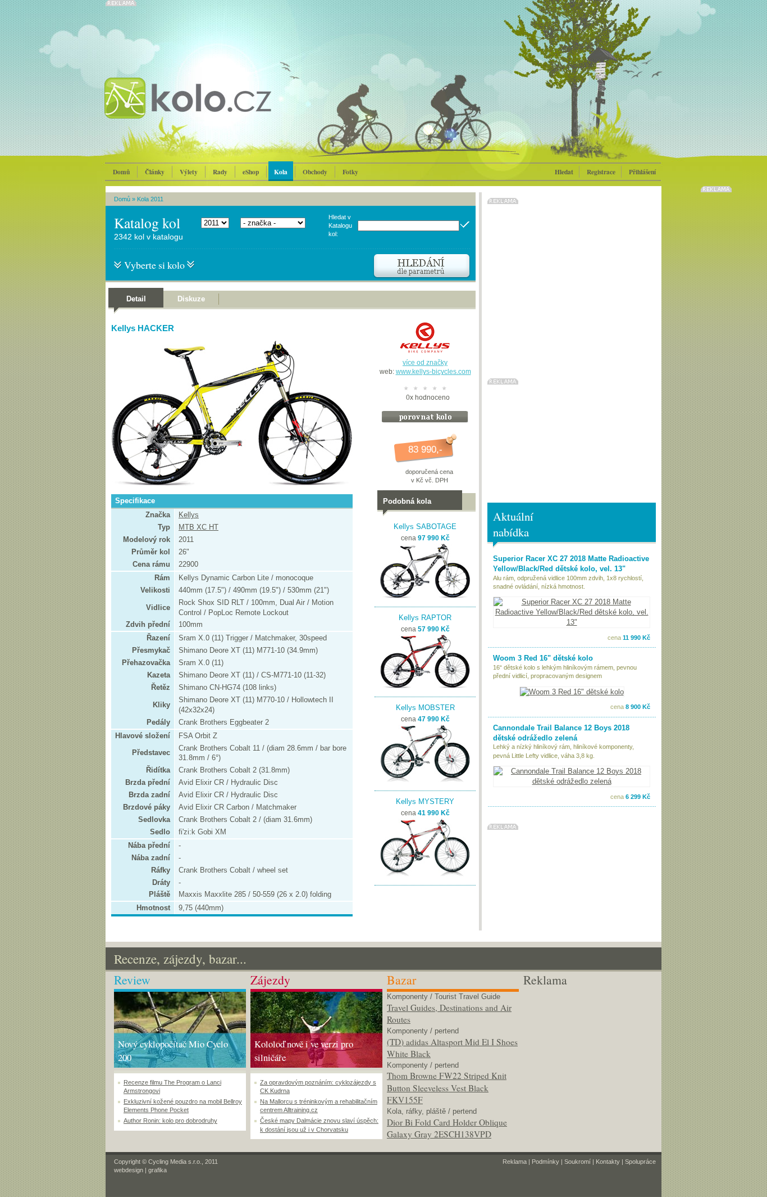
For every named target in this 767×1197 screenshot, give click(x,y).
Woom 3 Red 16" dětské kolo (543, 658)
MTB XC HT (198, 527)
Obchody (315, 172)
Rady (220, 172)
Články (155, 172)
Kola (280, 172)
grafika (157, 1170)
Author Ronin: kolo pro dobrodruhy (170, 1120)
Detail (136, 299)
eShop (251, 172)
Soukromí (577, 1161)
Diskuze (191, 299)
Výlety (189, 172)
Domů (121, 172)
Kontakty (608, 1161)
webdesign (128, 1170)
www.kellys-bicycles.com (433, 371)
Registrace (601, 172)
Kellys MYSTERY (425, 801)
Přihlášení (642, 172)
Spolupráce (640, 1161)
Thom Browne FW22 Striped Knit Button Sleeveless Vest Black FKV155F (446, 1087)
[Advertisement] (589, 1059)
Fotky (350, 172)
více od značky (425, 362)
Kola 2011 (150, 199)
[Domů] (218, 109)
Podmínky (545, 1161)
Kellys (189, 515)
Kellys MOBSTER (425, 707)
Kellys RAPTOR (425, 617)
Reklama (515, 1161)
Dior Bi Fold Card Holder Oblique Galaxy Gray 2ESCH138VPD (447, 1128)
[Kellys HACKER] (229, 484)
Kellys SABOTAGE (425, 526)
